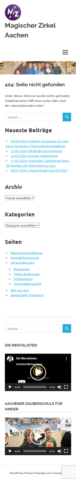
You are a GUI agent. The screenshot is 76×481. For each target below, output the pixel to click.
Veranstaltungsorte (28, 283)
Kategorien (22, 269)
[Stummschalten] (59, 387)
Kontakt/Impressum (25, 257)
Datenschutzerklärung (26, 253)
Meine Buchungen (27, 274)
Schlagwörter (23, 279)
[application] (38, 372)
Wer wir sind (20, 290)
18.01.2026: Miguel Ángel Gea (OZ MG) (39, 170)
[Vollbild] (66, 387)
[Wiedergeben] (10, 387)
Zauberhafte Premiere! (27, 295)
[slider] (34, 451)
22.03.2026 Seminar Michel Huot (34, 156)
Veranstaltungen (22, 262)
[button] (38, 372)
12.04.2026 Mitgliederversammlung (36, 151)
